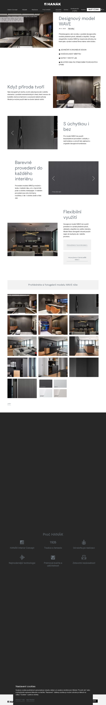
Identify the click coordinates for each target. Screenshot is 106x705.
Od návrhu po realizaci (84, 548)
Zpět (9, 404)
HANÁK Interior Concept (22, 548)
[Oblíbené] (95, 9)
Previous (12, 133)
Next (52, 133)
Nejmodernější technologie (22, 563)
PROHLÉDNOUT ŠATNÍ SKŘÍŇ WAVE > (77, 258)
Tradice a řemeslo (53, 548)
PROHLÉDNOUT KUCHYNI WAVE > (77, 245)
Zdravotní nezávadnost (84, 563)
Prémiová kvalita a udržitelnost (53, 564)
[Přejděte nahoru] (101, 700)
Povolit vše (20, 700)
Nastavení (30, 700)
